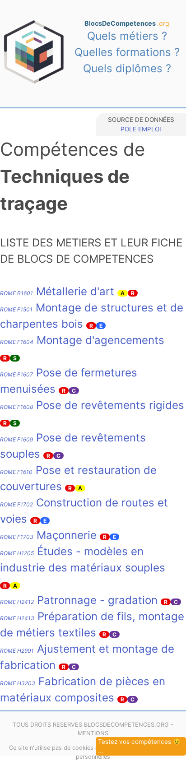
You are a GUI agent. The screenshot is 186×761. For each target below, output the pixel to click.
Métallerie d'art (57, 291)
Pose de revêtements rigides (92, 405)
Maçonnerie (48, 535)
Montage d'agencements (82, 340)
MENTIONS (93, 733)
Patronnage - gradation (79, 600)
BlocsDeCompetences (126, 23)
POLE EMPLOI (141, 129)
